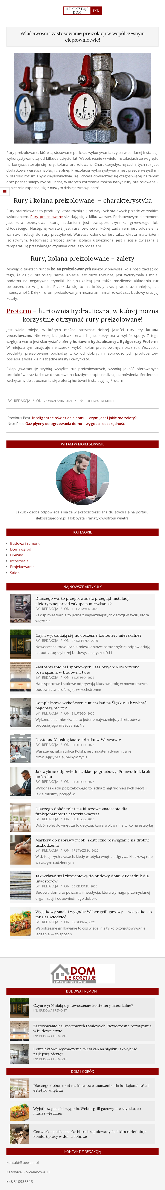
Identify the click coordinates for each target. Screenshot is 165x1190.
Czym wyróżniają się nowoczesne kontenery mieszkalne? (88, 635)
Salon (15, 572)
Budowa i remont (99, 401)
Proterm (18, 311)
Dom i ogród (20, 549)
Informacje (19, 560)
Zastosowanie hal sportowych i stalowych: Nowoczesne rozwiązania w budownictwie (87, 669)
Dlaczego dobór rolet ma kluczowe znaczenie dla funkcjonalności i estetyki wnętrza (81, 811)
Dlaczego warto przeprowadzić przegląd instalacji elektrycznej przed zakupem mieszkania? (82, 601)
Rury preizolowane (46, 216)
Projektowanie (22, 566)
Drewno (16, 554)
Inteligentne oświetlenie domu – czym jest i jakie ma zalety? (84, 417)
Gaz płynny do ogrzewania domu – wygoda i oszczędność (75, 423)
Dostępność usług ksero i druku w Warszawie (78, 739)
